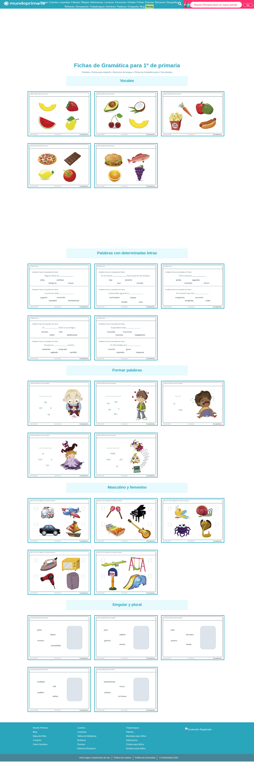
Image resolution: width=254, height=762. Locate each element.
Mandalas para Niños (136, 736)
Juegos (44, 2)
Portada (85, 72)
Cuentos (53, 2)
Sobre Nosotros (40, 744)
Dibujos (85, 2)
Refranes (70, 6)
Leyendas (64, 2)
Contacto (37, 740)
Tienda (149, 6)
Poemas (149, 2)
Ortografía (133, 6)
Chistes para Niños (135, 744)
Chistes (132, 2)
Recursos (160, 2)
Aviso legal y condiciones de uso (94, 758)
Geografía (171, 2)
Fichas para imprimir (101, 72)
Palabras (121, 6)
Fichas (140, 2)
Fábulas (75, 2)
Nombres (111, 6)
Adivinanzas (96, 2)
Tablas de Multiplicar (87, 736)
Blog (142, 6)
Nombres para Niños (135, 748)
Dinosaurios (82, 6)
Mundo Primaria (40, 728)
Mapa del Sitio (39, 736)
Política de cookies (122, 758)
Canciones (120, 2)
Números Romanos (86, 748)
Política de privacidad (145, 758)
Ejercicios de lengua (122, 72)
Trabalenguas (97, 6)
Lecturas (109, 2)
